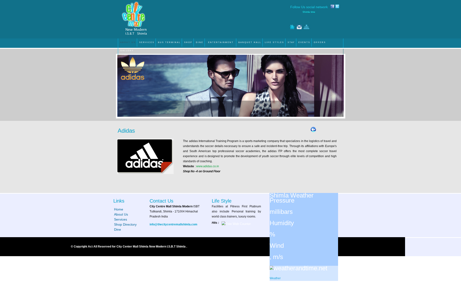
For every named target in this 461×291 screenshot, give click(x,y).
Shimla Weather (292, 195)
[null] (298, 268)
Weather (275, 278)
